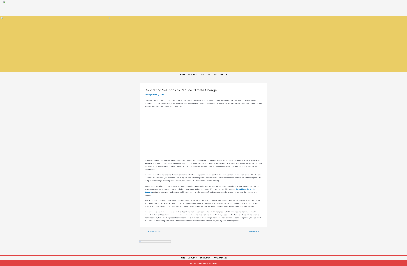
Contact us (205, 74)
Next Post (254, 231)
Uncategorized (150, 95)
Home (182, 74)
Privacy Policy (220, 74)
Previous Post (154, 231)
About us (192, 74)
